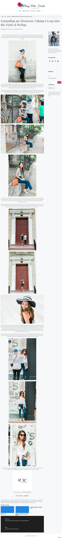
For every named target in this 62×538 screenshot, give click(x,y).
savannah (40, 501)
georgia (27, 500)
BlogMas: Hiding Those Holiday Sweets (22, 514)
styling (11, 502)
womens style (32, 502)
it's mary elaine (33, 500)
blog (9, 469)
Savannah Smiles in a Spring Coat (36, 508)
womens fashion (25, 502)
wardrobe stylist (17, 502)
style (8, 502)
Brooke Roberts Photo (24, 325)
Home (20, 10)
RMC (41, 198)
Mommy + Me (3, 513)
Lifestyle (8, 500)
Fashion (3, 500)
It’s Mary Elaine (14, 90)
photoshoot (34, 501)
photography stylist (26, 501)
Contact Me (33, 10)
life (38, 500)
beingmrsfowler (19, 29)
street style (3, 502)
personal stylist (17, 501)
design (23, 500)
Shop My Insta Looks (26, 10)
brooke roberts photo (17, 500)
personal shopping (9, 501)
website (16, 467)
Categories (38, 10)
